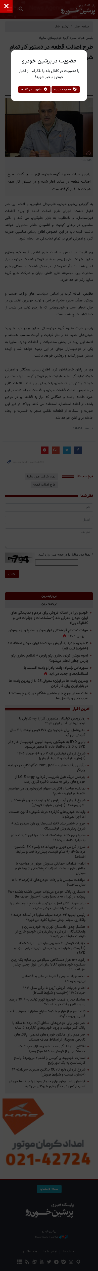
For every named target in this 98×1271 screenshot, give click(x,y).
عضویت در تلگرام (32, 89)
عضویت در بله (63, 89)
